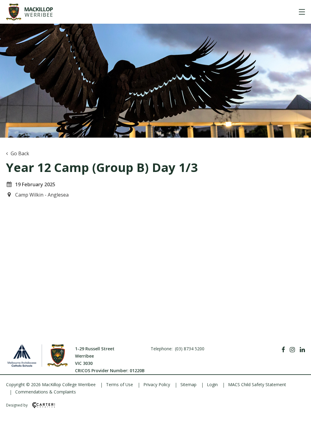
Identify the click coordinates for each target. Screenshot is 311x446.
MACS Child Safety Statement (257, 384)
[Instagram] (292, 349)
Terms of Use (119, 384)
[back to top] (299, 436)
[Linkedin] (302, 349)
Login (212, 384)
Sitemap (188, 384)
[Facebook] (283, 349)
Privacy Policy (156, 384)
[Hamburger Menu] (301, 12)
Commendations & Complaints (45, 392)
